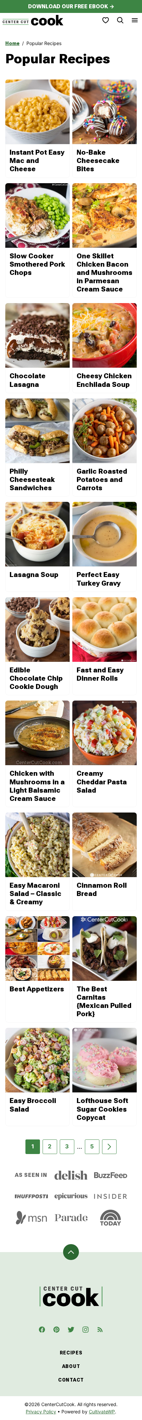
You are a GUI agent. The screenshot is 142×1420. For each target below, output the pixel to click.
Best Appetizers (37, 989)
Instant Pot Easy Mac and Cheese (37, 160)
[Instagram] (85, 1329)
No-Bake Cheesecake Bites (98, 160)
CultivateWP (102, 1411)
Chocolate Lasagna (28, 380)
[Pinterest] (56, 1329)
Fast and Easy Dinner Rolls (100, 674)
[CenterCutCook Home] (33, 20)
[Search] (120, 20)
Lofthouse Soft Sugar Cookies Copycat (102, 1109)
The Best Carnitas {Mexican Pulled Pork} (104, 1001)
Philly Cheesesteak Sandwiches (32, 479)
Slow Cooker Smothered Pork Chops (37, 264)
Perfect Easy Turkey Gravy (99, 579)
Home (12, 43)
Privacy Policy (41, 1411)
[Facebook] (42, 1329)
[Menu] (134, 20)
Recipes (71, 1352)
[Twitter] (71, 1329)
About (71, 1366)
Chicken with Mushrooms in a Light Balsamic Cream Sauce (37, 786)
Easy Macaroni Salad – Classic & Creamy (35, 893)
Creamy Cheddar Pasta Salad (102, 781)
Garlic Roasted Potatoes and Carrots (102, 479)
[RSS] (100, 1329)
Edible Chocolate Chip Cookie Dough (36, 678)
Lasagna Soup (34, 575)
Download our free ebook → (71, 6)
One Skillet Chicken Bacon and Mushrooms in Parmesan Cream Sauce (104, 272)
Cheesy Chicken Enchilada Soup (104, 380)
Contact (71, 1380)
